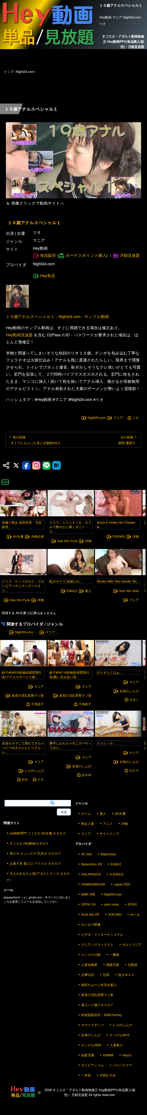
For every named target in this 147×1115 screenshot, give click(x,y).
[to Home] (48, 47)
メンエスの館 (91, 954)
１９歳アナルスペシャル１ (34, 222)
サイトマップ (109, 833)
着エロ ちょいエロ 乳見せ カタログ (35, 853)
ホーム (86, 813)
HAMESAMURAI (93, 884)
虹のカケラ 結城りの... (65, 581)
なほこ (134, 699)
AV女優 (18, 536)
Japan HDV (122, 884)
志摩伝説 (87, 974)
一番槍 (114, 954)
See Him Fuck (20, 599)
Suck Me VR (90, 914)
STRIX (132, 904)
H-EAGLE (117, 874)
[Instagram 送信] (36, 465)
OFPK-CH (88, 904)
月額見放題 (130, 255)
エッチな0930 (91, 1044)
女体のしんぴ (81, 766)
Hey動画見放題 (19, 334)
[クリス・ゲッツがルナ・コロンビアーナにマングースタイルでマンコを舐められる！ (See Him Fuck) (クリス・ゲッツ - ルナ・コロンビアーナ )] (23, 574)
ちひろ (134, 770)
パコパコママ (122, 1065)
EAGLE (72, 590)
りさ (40, 779)
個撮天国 (112, 964)
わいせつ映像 (91, 924)
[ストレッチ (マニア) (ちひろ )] (118, 736)
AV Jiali (86, 854)
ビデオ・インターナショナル (102, 934)
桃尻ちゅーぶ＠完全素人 (99, 984)
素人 (88, 590)
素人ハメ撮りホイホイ (97, 1004)
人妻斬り (116, 1044)
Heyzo (126, 1055)
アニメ (108, 823)
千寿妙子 (37, 704)
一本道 (86, 1075)
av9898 (108, 1055)
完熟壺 (132, 964)
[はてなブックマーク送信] (56, 465)
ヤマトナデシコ (92, 1024)
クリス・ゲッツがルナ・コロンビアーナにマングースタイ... (23, 585)
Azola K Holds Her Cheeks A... (116, 524)
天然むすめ (108, 1075)
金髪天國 (87, 1055)
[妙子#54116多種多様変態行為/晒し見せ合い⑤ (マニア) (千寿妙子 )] (71, 665)
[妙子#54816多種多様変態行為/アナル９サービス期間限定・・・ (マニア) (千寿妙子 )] (23, 665)
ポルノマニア (132, 944)
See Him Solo (129, 590)
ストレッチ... (106, 743)
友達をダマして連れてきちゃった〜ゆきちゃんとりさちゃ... (23, 747)
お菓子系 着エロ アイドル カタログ (35, 863)
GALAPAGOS (91, 874)
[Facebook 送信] (26, 465)
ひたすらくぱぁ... (109, 672)
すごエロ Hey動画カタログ (29, 843)
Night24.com (97, 417)
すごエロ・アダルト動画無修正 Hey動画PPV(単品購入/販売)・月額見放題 (123, 41)
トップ (8, 71)
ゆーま (135, 914)
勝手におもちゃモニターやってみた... (70, 745)
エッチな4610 (119, 1034)
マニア (118, 417)
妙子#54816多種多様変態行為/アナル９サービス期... (22, 674)
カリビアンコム (92, 1065)
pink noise (111, 904)
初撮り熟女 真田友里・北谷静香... (22, 524)
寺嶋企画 (37, 536)
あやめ (86, 774)
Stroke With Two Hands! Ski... (118, 581)
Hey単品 (47, 275)
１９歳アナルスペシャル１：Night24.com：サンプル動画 (57, 316)
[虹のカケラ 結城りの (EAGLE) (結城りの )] (71, 574)
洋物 (40, 599)
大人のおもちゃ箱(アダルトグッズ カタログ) (38, 876)
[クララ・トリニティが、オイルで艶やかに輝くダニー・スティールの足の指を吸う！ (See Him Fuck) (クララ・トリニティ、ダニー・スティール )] (71, 515)
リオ (135, 417)
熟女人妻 (87, 823)
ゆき (25, 779)
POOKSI (119, 536)
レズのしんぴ (34, 770)
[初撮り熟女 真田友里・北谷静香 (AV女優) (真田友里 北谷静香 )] (23, 515)
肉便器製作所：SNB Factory (101, 1014)
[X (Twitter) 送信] (16, 465)
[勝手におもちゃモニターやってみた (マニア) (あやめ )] (71, 736)
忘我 (106, 974)
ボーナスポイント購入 (86, 255)
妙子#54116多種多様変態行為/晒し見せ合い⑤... (69, 674)
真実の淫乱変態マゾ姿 (28, 695)
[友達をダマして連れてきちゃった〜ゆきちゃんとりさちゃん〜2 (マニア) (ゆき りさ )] (23, 736)
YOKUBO (115, 914)
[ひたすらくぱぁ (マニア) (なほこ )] (118, 665)
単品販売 (48, 255)
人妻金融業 (89, 964)
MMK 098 (88, 894)
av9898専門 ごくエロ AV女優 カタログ (38, 833)
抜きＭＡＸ (126, 974)
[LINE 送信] (46, 465)
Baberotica (108, 854)
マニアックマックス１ (97, 944)
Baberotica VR (91, 864)
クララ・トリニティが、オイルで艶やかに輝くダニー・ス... (70, 527)
